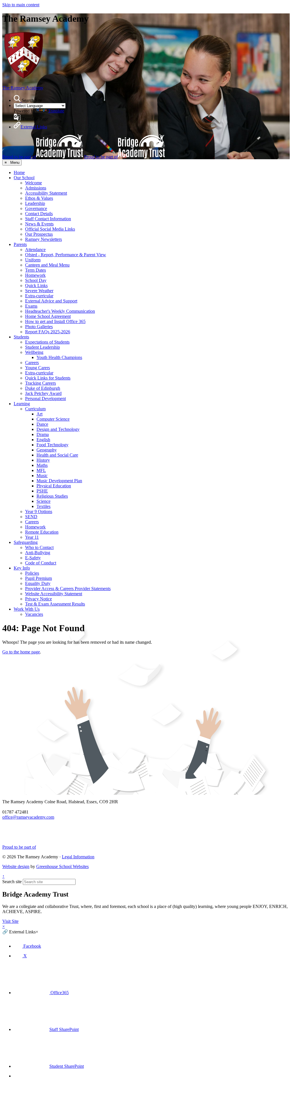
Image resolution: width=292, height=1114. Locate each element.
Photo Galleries (39, 326)
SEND (31, 516)
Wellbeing (34, 352)
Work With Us (27, 609)
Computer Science (53, 419)
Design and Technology (58, 429)
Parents (20, 244)
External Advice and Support (51, 300)
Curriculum (35, 408)
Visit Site (10, 921)
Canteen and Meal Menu (47, 265)
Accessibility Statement (46, 193)
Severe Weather (39, 290)
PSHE (42, 491)
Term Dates (35, 270)
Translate (56, 110)
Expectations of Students (47, 342)
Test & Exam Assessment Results (55, 604)
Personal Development (45, 398)
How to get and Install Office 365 (55, 321)
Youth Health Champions (59, 357)
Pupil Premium (38, 578)
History (43, 460)
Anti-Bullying (37, 552)
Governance (36, 208)
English (43, 439)
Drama (42, 434)
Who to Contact (39, 547)
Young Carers (37, 367)
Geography (46, 449)
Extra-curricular (39, 295)
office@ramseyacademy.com (28, 817)
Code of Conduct (40, 562)
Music (42, 475)
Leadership (35, 203)
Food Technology (52, 444)
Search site (12, 881)
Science (43, 501)
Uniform (32, 259)
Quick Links (36, 285)
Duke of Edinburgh (42, 388)
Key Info (22, 568)
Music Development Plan (59, 480)
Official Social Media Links (50, 229)
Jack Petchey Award (43, 393)
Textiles (43, 506)
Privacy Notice (38, 598)
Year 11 (32, 537)
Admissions (35, 187)
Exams (31, 306)
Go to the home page (21, 651)
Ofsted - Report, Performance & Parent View (65, 254)
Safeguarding (26, 542)
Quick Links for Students (47, 378)
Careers (32, 362)
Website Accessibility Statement (53, 593)
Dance (42, 424)
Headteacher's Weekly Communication (60, 311)
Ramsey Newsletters (43, 239)
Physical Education (53, 485)
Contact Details (39, 213)
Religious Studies (52, 496)
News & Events (39, 223)
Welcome (33, 182)
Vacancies (34, 614)
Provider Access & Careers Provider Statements (68, 588)
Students (21, 336)
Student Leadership (42, 347)
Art (39, 413)
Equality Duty (37, 583)
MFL (41, 470)
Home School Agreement (48, 316)
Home (19, 172)
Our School (24, 177)
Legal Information (78, 856)
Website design (15, 866)
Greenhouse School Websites (62, 866)
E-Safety (33, 557)
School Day (35, 280)
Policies (32, 573)
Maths (42, 465)
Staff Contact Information (48, 218)
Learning (22, 403)
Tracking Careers (40, 383)
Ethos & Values (39, 198)
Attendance (35, 249)
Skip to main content (20, 4)
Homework (35, 275)
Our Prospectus (39, 234)
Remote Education (41, 532)
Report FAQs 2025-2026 (47, 331)
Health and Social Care (57, 455)
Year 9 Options (38, 511)
